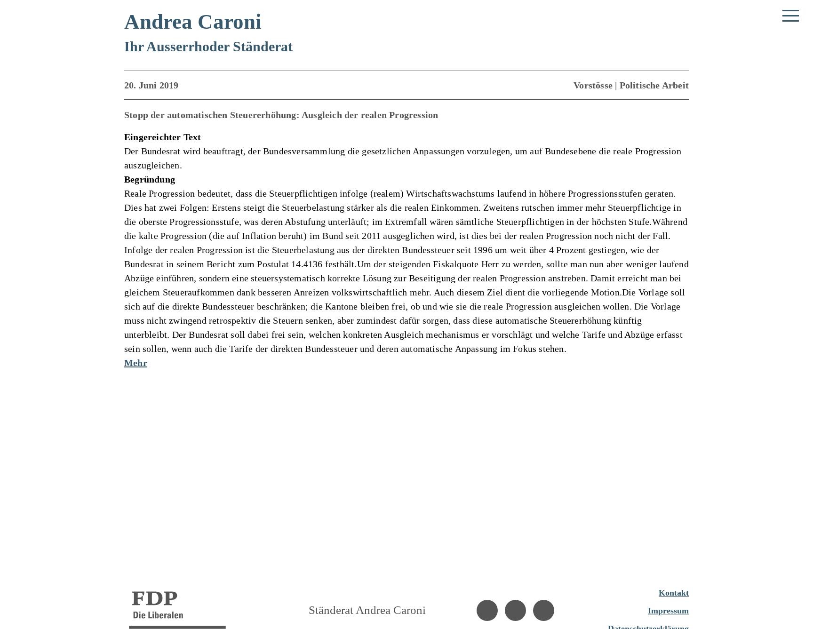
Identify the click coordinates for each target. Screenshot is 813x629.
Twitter (543, 610)
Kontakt (674, 592)
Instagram (515, 610)
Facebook (487, 610)
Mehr (135, 363)
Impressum (668, 610)
